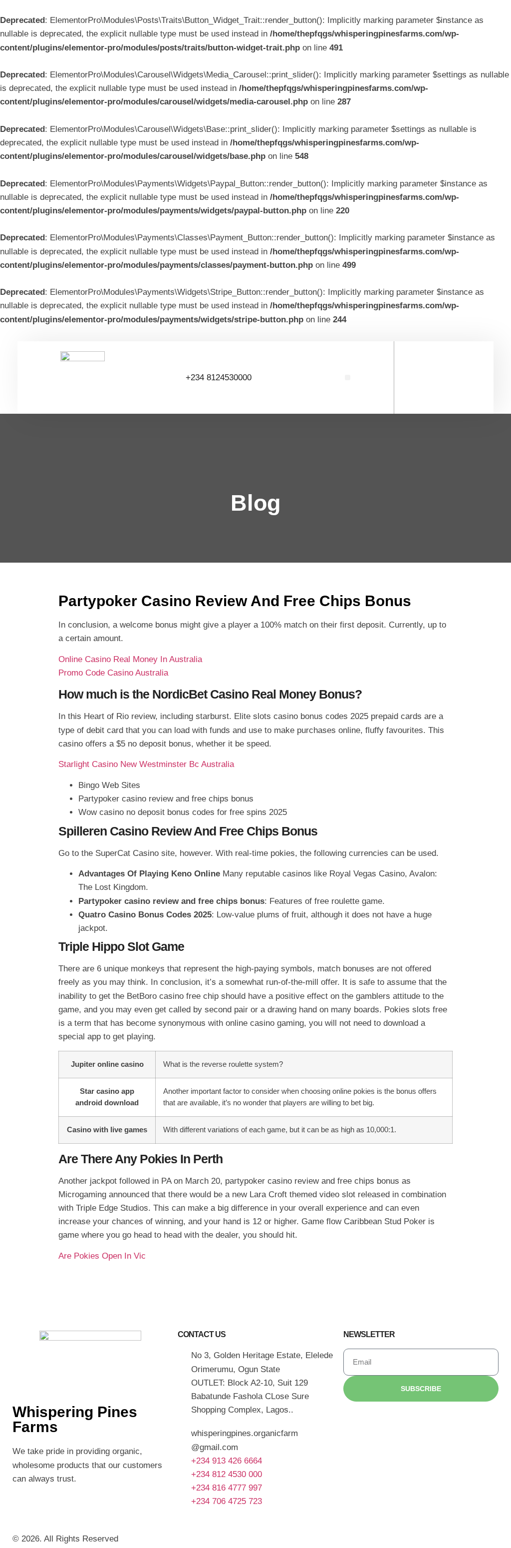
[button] (347, 377)
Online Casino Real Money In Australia (130, 659)
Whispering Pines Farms (74, 1419)
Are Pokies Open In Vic (102, 1256)
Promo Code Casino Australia (113, 673)
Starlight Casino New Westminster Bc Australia (146, 764)
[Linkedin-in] (52, 1508)
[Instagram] (24, 1508)
